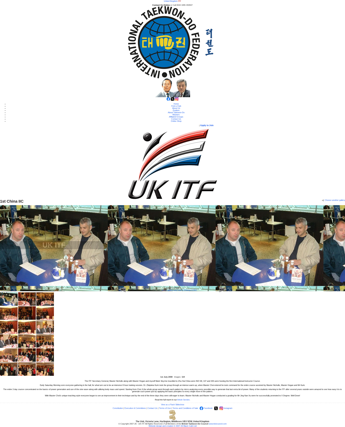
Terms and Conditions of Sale (185, 408)
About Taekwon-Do (176, 112)
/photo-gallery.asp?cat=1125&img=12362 (179, 290)
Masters (176, 115)
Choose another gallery (334, 200)
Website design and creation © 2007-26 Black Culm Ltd (173, 426)
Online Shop (176, 121)
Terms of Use (165, 408)
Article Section (183, 400)
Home (176, 104)
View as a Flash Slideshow (172, 404)
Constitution (118, 408)
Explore (176, 110)
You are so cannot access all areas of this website (165, 125)
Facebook (208, 408)
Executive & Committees (135, 408)
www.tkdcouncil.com (218, 424)
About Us (176, 108)
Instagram (227, 408)
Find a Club (176, 106)
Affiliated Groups (176, 117)
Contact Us (176, 119)
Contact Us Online (161, 5)
